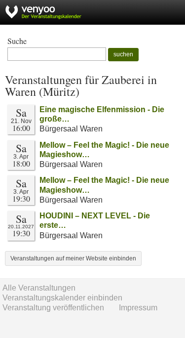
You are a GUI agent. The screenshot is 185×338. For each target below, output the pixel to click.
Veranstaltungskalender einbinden (62, 298)
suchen (123, 54)
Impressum (138, 307)
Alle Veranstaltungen (38, 288)
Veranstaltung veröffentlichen (53, 307)
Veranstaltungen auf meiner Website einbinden (73, 258)
